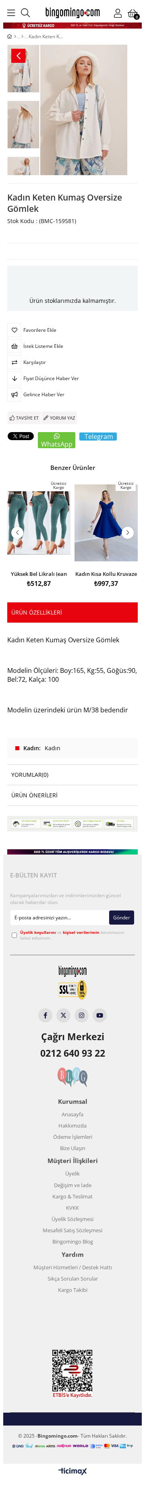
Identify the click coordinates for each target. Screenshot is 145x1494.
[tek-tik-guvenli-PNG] (72, 990)
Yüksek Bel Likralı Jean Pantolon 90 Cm (39, 573)
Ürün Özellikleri (36, 612)
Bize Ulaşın (72, 1148)
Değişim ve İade (72, 1185)
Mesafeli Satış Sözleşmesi (72, 1230)
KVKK (72, 1207)
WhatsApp (56, 444)
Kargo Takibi (72, 1289)
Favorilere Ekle (38, 554)
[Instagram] (82, 1015)
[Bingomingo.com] (72, 12)
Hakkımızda (72, 1125)
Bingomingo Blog (72, 1241)
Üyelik (72, 1173)
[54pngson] (72, 1446)
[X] (63, 1015)
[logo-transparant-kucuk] (72, 971)
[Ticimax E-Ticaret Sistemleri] (72, 1472)
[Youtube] (100, 1015)
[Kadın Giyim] (22, 37)
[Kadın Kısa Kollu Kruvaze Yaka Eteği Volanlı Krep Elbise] (106, 523)
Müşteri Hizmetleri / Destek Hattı (72, 1267)
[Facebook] (45, 1015)
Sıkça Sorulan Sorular (73, 1278)
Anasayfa (72, 1114)
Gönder (121, 917)
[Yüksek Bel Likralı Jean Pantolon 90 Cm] (38, 523)
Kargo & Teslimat (72, 1196)
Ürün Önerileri (34, 795)
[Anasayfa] (15, 37)
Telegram (99, 436)
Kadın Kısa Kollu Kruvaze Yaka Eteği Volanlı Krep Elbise (106, 573)
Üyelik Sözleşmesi (72, 1219)
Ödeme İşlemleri (72, 1136)
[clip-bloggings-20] (72, 1077)
